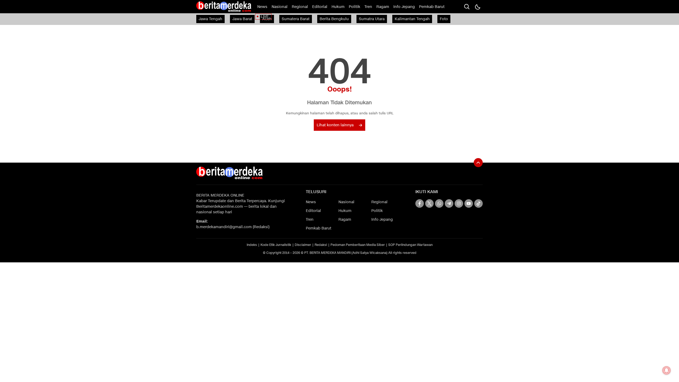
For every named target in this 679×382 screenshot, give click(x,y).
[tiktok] (478, 203)
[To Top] (478, 162)
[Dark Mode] (477, 6)
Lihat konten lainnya (335, 125)
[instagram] (459, 203)
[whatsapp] (439, 203)
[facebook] (419, 203)
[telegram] (449, 203)
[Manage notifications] (666, 370)
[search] (467, 6)
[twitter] (429, 203)
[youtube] (468, 203)
